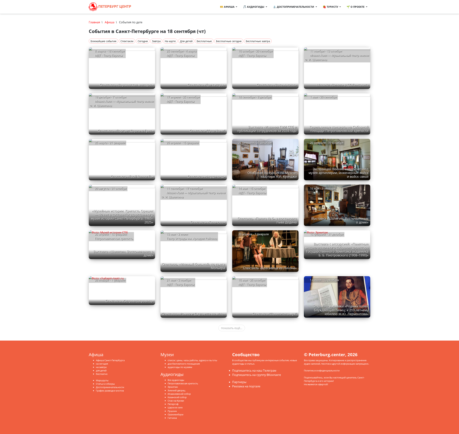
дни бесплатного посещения (184, 363)
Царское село (175, 407)
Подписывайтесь (313, 377)
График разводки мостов (110, 390)
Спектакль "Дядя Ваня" (207, 131)
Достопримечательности (110, 387)
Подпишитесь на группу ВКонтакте (256, 375)
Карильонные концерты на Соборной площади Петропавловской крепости (338, 129)
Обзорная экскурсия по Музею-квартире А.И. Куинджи (272, 175)
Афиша (109, 22)
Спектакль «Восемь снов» (277, 85)
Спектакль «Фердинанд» (206, 176)
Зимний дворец (176, 390)
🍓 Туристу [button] (331, 6)
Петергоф (173, 404)
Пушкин (172, 411)
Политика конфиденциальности (322, 370)
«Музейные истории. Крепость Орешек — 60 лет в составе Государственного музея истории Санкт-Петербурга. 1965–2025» (122, 216)
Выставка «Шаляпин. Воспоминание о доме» (339, 220)
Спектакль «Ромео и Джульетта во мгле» (193, 314)
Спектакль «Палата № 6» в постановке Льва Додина (267, 220)
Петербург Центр (114, 6)
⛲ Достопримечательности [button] (294, 6)
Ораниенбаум (175, 414)
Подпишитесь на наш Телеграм (254, 370)
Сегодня (143, 41)
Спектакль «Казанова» (207, 222)
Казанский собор (177, 397)
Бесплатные (204, 41)
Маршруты (102, 380)
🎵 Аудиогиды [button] (254, 6)
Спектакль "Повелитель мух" (274, 314)
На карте (170, 41)
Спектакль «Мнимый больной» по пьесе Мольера (193, 266)
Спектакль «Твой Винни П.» (132, 176)
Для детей (186, 41)
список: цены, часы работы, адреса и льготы (192, 360)
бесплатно (102, 374)
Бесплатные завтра (258, 41)
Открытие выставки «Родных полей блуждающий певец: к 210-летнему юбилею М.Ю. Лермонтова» (340, 310)
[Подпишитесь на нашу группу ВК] (146, 7)
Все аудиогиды (176, 380)
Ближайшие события (103, 41)
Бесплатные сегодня (229, 41)
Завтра (156, 41)
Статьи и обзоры (105, 383)
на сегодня (102, 363)
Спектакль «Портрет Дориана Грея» (125, 131)
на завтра (101, 367)
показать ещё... (231, 328)
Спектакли (126, 41)
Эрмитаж (173, 386)
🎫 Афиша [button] (227, 6)
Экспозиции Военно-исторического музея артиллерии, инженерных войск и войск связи (338, 173)
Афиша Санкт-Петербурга (110, 360)
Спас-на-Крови (176, 400)
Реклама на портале (246, 386)
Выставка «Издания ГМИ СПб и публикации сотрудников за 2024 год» (267, 129)
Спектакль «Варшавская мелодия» (126, 85)
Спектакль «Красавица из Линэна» (270, 268)
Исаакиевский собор (179, 393)
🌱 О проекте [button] (356, 6)
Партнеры (239, 382)
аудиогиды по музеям (180, 367)
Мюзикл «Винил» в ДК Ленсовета (342, 85)
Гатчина (172, 417)
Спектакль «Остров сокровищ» (129, 301)
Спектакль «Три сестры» (206, 85)
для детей (101, 370)
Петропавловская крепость (183, 383)
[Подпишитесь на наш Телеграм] (142, 7)
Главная (94, 22)
